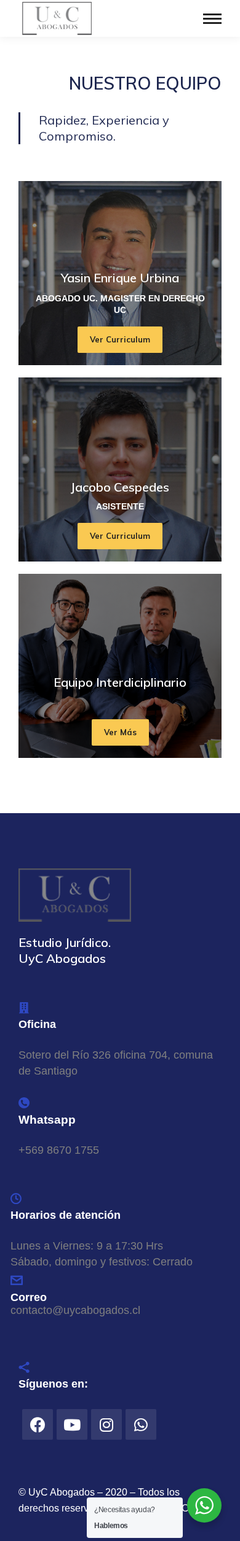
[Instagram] (106, 1424)
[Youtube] (72, 1424)
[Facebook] (37, 1424)
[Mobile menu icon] (212, 19)
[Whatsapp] (141, 1424)
